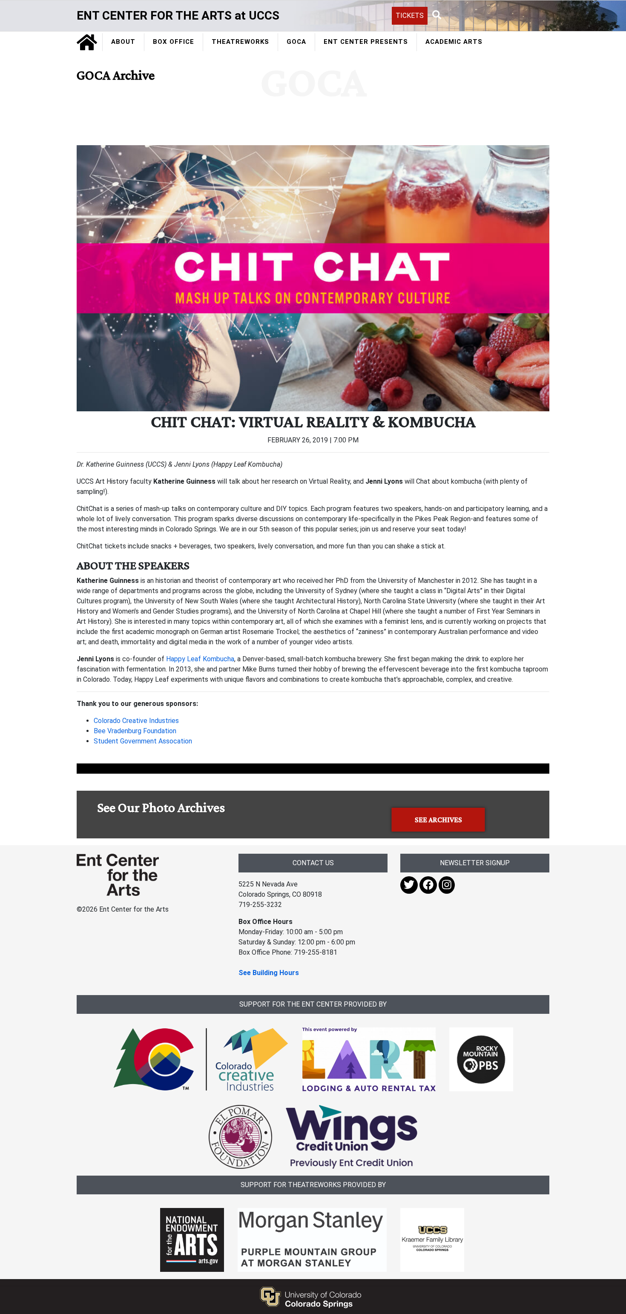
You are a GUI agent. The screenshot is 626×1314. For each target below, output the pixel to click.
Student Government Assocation (143, 741)
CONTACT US (313, 863)
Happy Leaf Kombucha (200, 659)
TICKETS (410, 15)
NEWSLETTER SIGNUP (475, 863)
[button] (437, 15)
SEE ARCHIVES (438, 819)
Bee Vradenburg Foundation (135, 731)
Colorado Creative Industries (136, 721)
